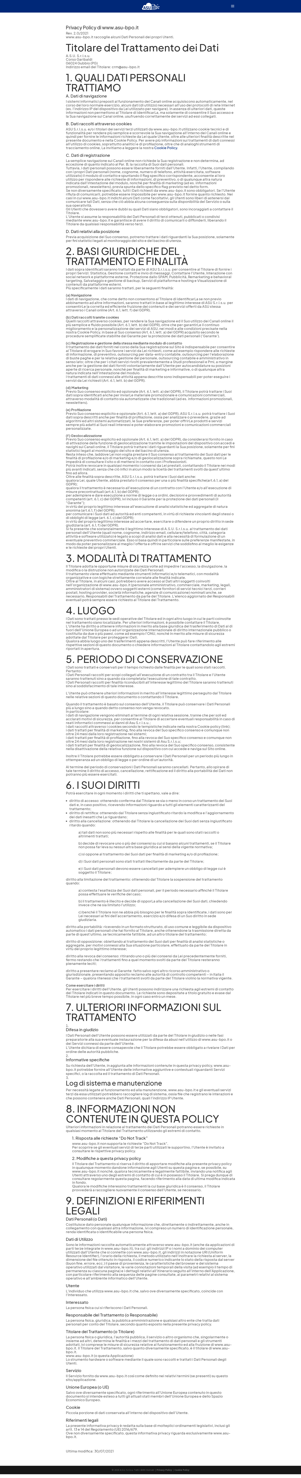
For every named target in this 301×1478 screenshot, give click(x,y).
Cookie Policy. (166, 147)
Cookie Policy (181, 1469)
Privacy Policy (165, 1469)
